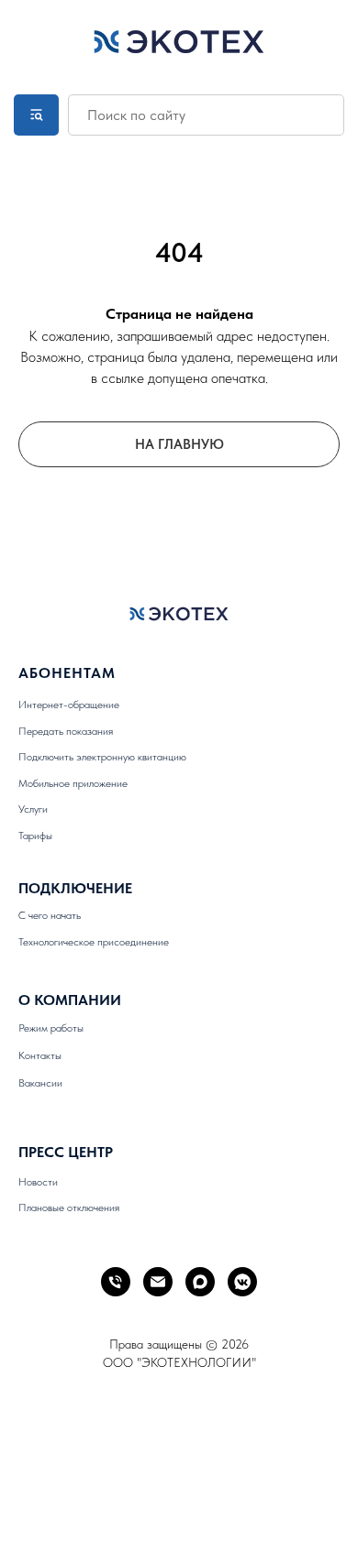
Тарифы (35, 835)
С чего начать (49, 915)
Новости (38, 1181)
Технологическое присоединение (93, 941)
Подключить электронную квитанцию (102, 756)
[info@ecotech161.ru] (158, 1281)
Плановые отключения (68, 1207)
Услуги (33, 809)
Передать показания (65, 731)
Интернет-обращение (68, 704)
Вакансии (40, 1083)
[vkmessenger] (242, 1281)
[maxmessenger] (200, 1281)
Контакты (40, 1055)
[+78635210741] (115, 1281)
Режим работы (51, 1028)
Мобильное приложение (73, 783)
